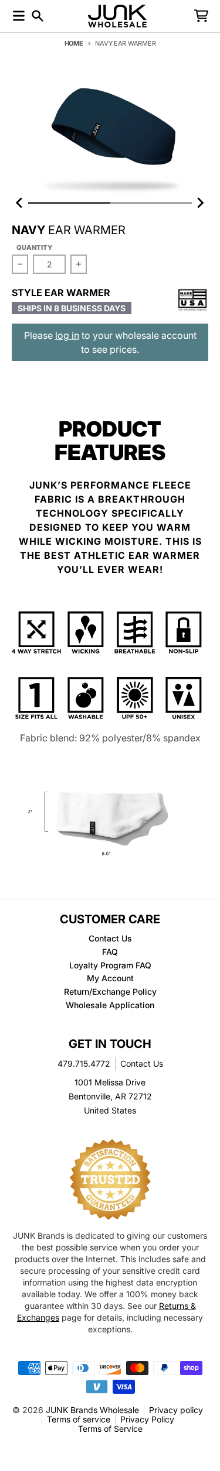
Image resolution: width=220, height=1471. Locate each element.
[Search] (38, 16)
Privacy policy (176, 1410)
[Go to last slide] (20, 203)
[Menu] (19, 16)
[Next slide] (200, 203)
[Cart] (201, 16)
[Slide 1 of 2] (110, 134)
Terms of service (78, 1419)
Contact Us (141, 1063)
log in (67, 335)
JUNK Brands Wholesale (92, 1410)
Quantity (34, 247)
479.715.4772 (83, 1063)
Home (74, 43)
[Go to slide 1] (69, 203)
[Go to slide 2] (151, 203)
